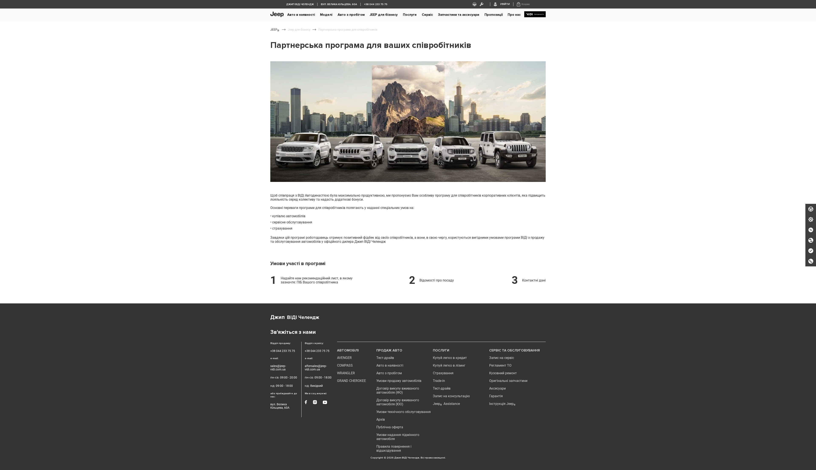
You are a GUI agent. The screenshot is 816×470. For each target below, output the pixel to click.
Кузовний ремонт (503, 373)
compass (345, 365)
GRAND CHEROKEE (351, 381)
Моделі (326, 15)
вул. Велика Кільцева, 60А (279, 406)
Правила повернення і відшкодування (393, 448)
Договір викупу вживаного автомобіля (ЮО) (397, 402)
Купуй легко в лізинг (449, 365)
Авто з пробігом (351, 15)
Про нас (514, 15)
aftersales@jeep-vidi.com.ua (316, 367)
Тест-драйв (385, 358)
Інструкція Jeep (502, 404)
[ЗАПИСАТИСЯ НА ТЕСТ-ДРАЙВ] (810, 209)
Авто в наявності (301, 15)
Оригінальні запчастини (508, 381)
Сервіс (427, 15)
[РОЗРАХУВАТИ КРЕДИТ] (810, 230)
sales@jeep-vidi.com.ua (278, 367)
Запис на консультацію (451, 396)
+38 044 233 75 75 (282, 351)
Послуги (409, 15)
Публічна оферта (389, 427)
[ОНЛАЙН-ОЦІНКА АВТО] (810, 251)
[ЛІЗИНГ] (810, 240)
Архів (380, 419)
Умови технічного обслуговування (403, 412)
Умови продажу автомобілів (398, 381)
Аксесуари (497, 388)
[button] (523, 4)
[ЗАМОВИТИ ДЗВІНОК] (810, 261)
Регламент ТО (500, 365)
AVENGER (344, 358)
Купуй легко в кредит (450, 358)
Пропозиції (493, 15)
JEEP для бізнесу (384, 15)
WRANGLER (346, 373)
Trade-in (439, 381)
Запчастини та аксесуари (458, 15)
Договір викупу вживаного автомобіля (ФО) (397, 390)
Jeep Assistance (446, 404)
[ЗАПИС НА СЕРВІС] (810, 219)
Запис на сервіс (501, 358)
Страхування (443, 373)
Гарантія (496, 396)
